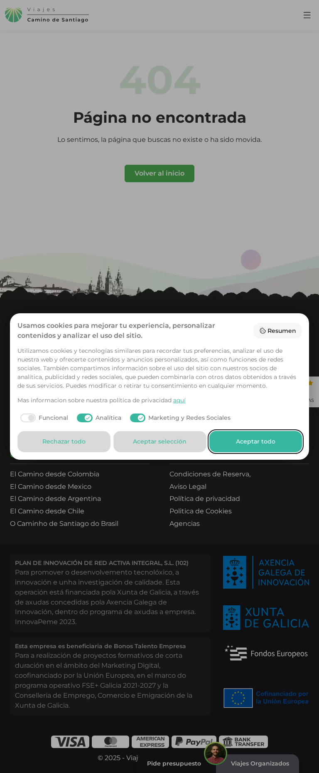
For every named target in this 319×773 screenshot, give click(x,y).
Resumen (281, 330)
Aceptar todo (255, 441)
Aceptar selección (159, 441)
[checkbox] (43, 418)
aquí (179, 400)
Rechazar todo (64, 441)
